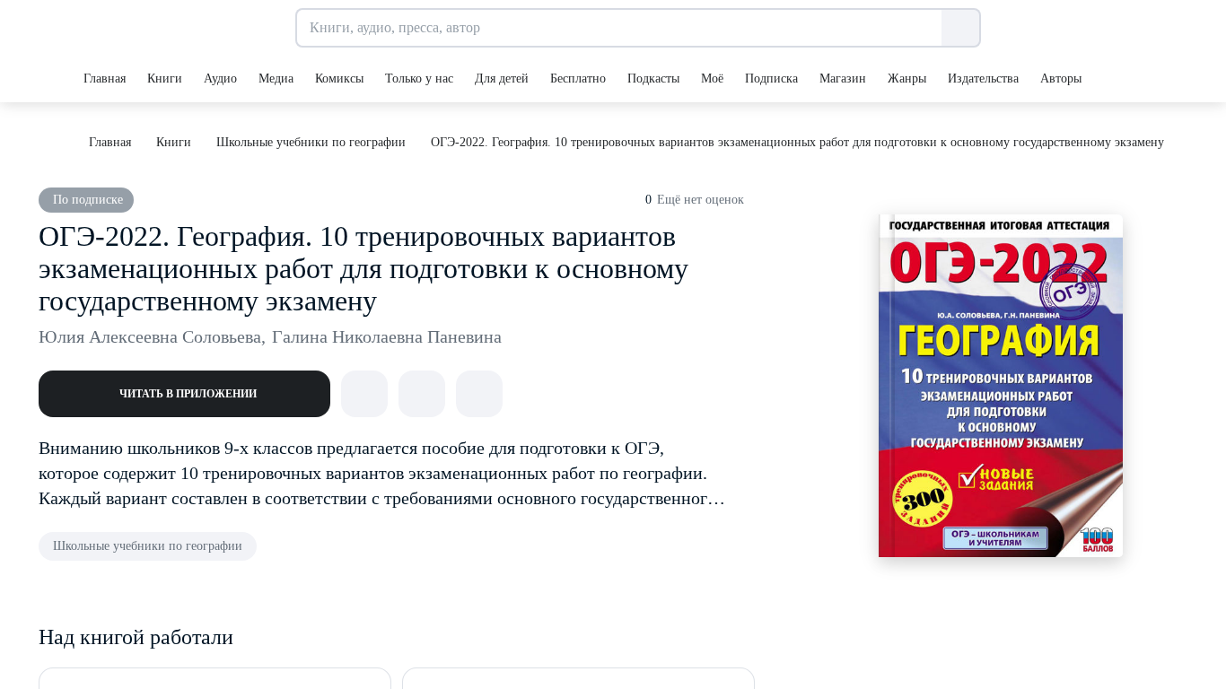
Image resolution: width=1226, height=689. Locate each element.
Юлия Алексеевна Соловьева (152, 336)
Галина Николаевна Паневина (387, 336)
